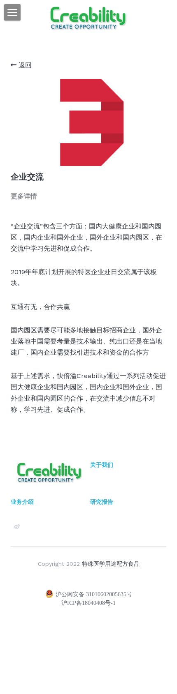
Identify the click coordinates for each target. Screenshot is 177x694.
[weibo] (17, 527)
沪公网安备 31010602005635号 (94, 594)
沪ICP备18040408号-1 (88, 603)
